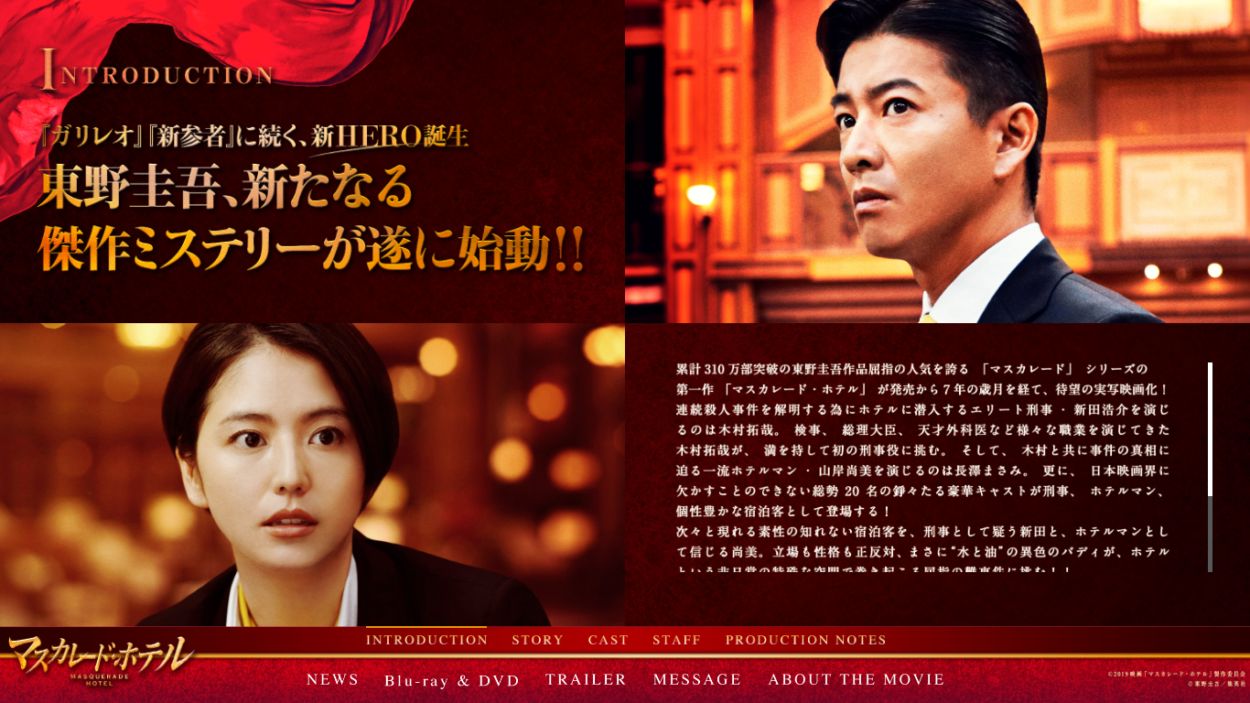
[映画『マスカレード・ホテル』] (104, 663)
